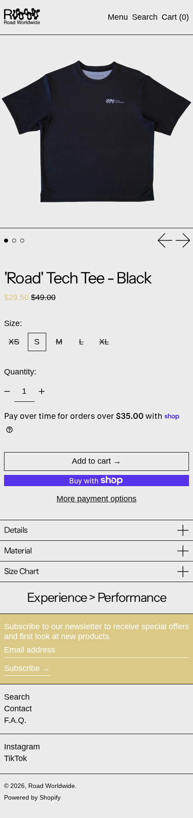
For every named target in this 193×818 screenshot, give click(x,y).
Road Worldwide (51, 785)
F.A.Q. (15, 720)
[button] (145, 17)
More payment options (96, 498)
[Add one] (42, 391)
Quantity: (20, 371)
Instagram (22, 746)
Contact (18, 708)
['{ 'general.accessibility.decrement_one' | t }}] (7, 391)
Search (17, 696)
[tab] (6, 241)
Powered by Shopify (32, 797)
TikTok (15, 758)
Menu (118, 17)
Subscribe (22, 668)
